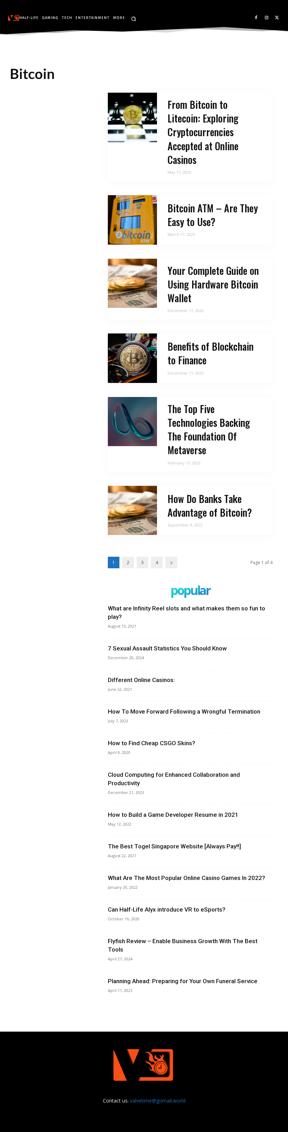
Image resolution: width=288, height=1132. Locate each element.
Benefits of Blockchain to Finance (211, 353)
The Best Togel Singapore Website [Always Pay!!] (174, 846)
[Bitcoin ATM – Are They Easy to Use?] (132, 220)
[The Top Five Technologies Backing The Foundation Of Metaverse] (132, 421)
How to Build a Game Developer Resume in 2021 (173, 814)
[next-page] (171, 562)
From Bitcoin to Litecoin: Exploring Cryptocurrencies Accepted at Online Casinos (203, 132)
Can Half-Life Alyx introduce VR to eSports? (166, 909)
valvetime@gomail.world (157, 1100)
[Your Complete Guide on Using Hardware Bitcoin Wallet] (132, 283)
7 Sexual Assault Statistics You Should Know (167, 648)
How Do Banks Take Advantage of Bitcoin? (210, 505)
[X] (277, 18)
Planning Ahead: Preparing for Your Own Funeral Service (182, 981)
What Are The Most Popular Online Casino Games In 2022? (186, 877)
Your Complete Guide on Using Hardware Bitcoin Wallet (213, 284)
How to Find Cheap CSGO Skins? (151, 743)
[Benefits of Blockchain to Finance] (132, 358)
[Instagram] (266, 18)
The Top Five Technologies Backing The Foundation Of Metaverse (209, 429)
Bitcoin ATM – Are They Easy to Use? (213, 215)
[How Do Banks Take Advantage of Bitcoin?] (132, 510)
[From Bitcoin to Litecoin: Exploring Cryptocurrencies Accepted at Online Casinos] (132, 117)
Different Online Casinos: (141, 679)
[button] (133, 19)
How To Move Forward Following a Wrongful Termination (184, 711)
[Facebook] (256, 18)
